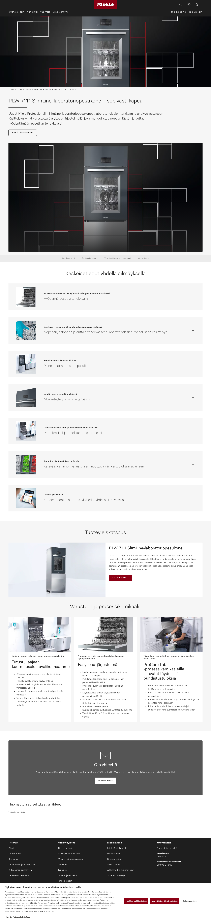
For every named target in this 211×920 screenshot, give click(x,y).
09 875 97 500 (165, 865)
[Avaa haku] (180, 4)
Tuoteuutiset (14, 854)
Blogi (11, 848)
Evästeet (26, 917)
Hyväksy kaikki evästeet (136, 901)
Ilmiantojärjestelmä (67, 875)
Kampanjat (13, 859)
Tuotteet (19, 89)
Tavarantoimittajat (116, 875)
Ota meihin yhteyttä (167, 848)
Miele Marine (113, 854)
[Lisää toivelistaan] (196, 4)
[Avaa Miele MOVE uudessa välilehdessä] (188, 4)
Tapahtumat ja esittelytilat (21, 865)
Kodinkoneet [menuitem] (196, 12)
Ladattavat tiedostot (18, 875)
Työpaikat (62, 870)
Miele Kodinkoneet (116, 848)
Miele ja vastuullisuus (69, 854)
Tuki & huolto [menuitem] (178, 12)
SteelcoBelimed (115, 859)
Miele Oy (8, 917)
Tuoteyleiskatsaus (89, 258)
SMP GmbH (113, 865)
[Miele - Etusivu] (105, 4)
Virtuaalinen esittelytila (20, 870)
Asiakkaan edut (68, 258)
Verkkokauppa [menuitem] (60, 12)
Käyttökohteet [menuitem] (16, 12)
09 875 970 (163, 857)
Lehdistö (62, 865)
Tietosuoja (17, 917)
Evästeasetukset (190, 901)
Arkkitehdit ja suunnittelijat (120, 870)
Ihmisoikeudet (65, 881)
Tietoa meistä (65, 848)
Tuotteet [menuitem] (45, 12)
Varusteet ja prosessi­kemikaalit (117, 258)
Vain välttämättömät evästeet (165, 901)
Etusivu (11, 89)
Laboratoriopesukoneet (33, 89)
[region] (105, 901)
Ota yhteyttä (143, 258)
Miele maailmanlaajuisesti (71, 859)
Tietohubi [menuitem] (32, 12)
